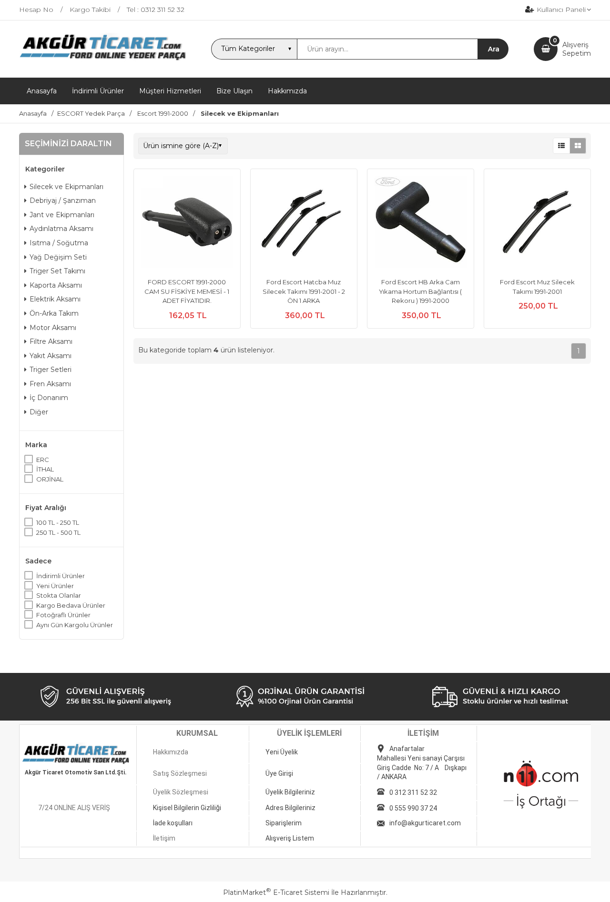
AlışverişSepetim (576, 49)
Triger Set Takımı (57, 271)
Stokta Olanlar (58, 595)
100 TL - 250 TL (57, 522)
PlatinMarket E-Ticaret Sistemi (276, 892)
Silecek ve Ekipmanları (66, 186)
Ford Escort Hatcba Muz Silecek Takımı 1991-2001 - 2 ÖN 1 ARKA (304, 291)
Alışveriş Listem (289, 838)
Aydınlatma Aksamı (61, 228)
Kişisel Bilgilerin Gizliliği (187, 808)
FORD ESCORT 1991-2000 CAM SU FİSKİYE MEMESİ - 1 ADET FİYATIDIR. (186, 291)
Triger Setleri (50, 369)
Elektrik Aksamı (55, 299)
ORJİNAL (49, 479)
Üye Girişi (279, 773)
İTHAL (45, 469)
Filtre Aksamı (51, 341)
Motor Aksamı (53, 327)
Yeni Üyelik (281, 752)
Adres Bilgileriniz (290, 808)
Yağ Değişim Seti (58, 257)
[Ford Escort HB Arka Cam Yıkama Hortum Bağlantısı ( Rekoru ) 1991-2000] (421, 223)
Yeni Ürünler (55, 586)
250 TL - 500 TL (58, 532)
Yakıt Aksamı (50, 355)
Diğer (39, 412)
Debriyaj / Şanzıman (63, 200)
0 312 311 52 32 (413, 792)
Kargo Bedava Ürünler (70, 605)
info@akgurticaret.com (425, 823)
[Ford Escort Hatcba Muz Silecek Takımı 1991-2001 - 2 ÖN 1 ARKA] (304, 223)
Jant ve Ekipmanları (62, 214)
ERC (42, 459)
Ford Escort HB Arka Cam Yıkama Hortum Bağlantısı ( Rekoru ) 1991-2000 (420, 291)
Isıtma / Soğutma (59, 243)
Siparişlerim (283, 823)
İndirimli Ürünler (60, 576)
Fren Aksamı (50, 384)
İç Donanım (49, 397)
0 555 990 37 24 (413, 808)
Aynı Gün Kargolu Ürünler (74, 625)
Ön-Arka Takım (54, 313)
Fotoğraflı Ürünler (63, 615)
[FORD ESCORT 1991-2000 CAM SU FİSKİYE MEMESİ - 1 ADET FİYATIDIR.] (187, 223)
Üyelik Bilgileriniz (290, 792)
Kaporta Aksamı (56, 285)
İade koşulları (173, 823)
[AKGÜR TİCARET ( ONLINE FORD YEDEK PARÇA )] (102, 59)
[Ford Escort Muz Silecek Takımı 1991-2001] (537, 223)
